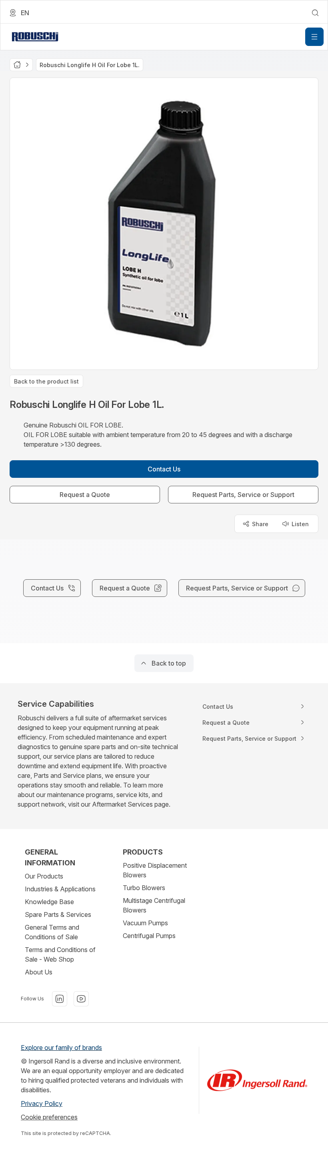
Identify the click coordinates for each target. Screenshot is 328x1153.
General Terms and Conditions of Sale (52, 932)
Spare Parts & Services (58, 914)
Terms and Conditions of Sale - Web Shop (60, 954)
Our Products (44, 876)
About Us (38, 972)
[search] (315, 13)
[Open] (314, 37)
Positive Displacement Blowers (155, 870)
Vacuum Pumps (145, 923)
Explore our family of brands (61, 1048)
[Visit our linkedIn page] (59, 998)
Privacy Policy (41, 1103)
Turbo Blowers (144, 888)
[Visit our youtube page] (81, 998)
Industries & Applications (60, 889)
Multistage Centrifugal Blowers (154, 905)
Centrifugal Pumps (149, 936)
